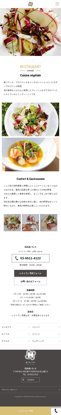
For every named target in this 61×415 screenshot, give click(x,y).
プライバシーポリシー (9, 390)
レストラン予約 (25, 411)
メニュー (36, 327)
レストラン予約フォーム (30, 273)
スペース (5, 334)
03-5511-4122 (30, 258)
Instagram (30, 380)
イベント (36, 334)
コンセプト (6, 327)
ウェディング (38, 341)
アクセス (5, 341)
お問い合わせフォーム (30, 281)
